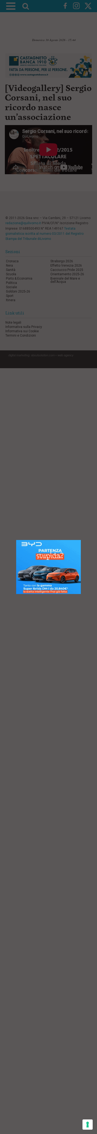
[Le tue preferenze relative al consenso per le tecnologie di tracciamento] (87, 1124)
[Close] (81, 540)
